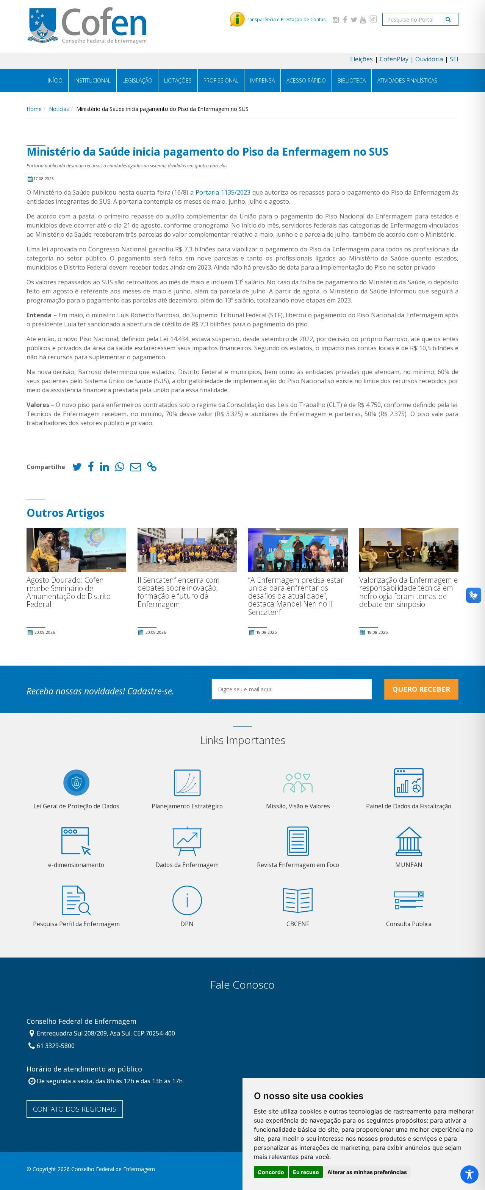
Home (34, 108)
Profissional (220, 80)
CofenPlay (394, 59)
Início (55, 80)
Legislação (137, 80)
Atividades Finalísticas (407, 80)
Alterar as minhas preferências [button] (367, 1172)
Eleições (361, 59)
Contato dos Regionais (74, 1109)
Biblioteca (352, 80)
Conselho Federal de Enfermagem (81, 1021)
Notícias (59, 108)
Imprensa (262, 80)
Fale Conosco (242, 984)
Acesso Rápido (306, 80)
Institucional (92, 80)
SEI (454, 59)
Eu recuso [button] (306, 1172)
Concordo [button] (271, 1172)
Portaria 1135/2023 (223, 192)
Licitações (178, 80)
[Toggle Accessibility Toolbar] (469, 1174)
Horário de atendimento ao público (84, 1069)
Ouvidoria (429, 59)
